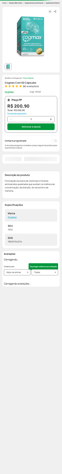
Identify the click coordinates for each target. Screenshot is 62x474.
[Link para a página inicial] (4, 3)
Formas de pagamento (16, 113)
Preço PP (17, 100)
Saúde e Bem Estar (15, 3)
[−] (11, 119)
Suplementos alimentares (34, 3)
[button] (31, 36)
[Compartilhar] (55, 11)
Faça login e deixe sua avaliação (43, 266)
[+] (50, 119)
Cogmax (12, 217)
